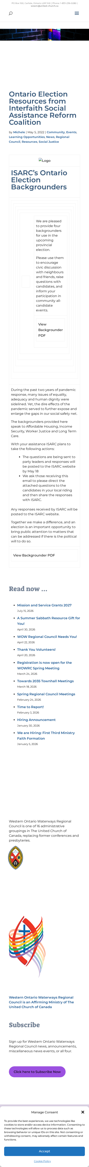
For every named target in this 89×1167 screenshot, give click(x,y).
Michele (19, 132)
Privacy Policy (28, 890)
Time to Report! (30, 707)
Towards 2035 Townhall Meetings (45, 681)
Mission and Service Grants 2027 (44, 605)
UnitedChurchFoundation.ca (50, 855)
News (50, 137)
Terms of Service (28, 897)
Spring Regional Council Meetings (46, 694)
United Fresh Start (43, 867)
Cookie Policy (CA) (28, 883)
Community (56, 132)
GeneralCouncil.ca (43, 859)
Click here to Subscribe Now (37, 1072)
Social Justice (49, 142)
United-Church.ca (43, 851)
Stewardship (40, 863)
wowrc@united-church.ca (44, 6)
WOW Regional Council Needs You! (47, 637)
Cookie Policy (42, 1161)
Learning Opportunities (27, 137)
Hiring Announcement (36, 720)
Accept (44, 1151)
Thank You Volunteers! (36, 650)
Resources (29, 142)
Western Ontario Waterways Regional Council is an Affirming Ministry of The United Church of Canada (41, 1002)
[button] (83, 1112)
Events (71, 132)
